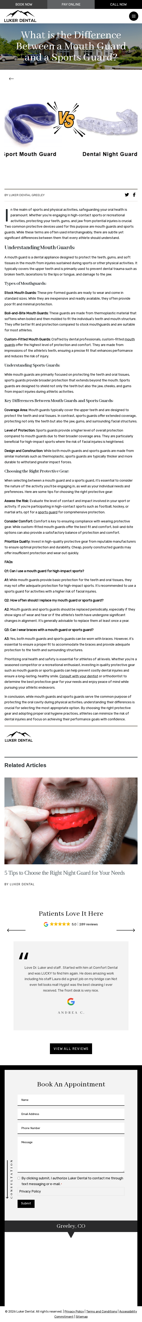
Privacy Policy (30, 1191)
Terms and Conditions (101, 1311)
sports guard (48, 512)
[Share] (135, 195)
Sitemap (82, 1316)
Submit (26, 1203)
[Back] (12, 79)
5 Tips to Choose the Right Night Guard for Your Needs (64, 872)
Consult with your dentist (79, 676)
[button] (133, 16)
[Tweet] (128, 195)
